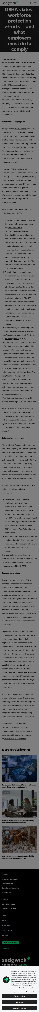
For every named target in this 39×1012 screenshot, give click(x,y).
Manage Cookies (19, 996)
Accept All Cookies (19, 1008)
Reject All (19, 1002)
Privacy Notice (31, 992)
